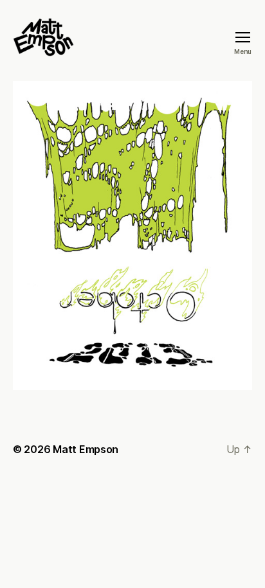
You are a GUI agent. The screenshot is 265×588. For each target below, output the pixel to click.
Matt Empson (85, 449)
